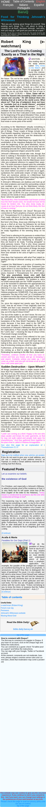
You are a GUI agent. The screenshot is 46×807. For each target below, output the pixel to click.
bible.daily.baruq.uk (23, 629)
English (40, 1)
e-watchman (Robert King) (12, 605)
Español (39, 4)
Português (23, 8)
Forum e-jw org (7, 608)
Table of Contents (23, 1)
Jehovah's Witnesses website (13, 613)
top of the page (23, 635)
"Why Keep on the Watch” (37, 67)
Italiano (23, 4)
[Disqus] (23, 695)
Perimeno (5, 610)
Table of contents (12, 597)
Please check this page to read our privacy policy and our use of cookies (23, 802)
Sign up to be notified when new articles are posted (22, 455)
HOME (5, 1)
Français (8, 4)
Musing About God (8, 616)
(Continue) (6, 533)
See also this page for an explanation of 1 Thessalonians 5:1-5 (23, 446)
